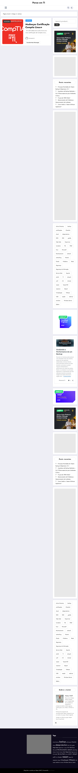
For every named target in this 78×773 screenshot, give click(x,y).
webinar (71, 297)
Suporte (68, 273)
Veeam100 (65, 285)
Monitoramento (59, 254)
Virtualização (59, 293)
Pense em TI (38, 2)
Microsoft (64, 250)
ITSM (71, 246)
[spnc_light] (71, 7)
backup (69, 226)
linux (57, 250)
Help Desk (58, 242)
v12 (63, 281)
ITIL (65, 246)
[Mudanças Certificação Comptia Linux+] (12, 31)
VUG (57, 297)
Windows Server (68, 300)
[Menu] (6, 8)
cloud (57, 234)
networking (58, 257)
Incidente (58, 246)
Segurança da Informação (62, 269)
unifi (57, 281)
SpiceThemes (52, 770)
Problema (65, 261)
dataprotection (65, 234)
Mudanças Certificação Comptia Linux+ (37, 26)
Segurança (58, 265)
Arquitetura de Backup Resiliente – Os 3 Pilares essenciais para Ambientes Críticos (66, 93)
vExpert (66, 289)
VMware (68, 293)
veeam (57, 285)
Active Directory (60, 226)
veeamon (58, 289)
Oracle (57, 261)
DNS (57, 238)
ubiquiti (69, 277)
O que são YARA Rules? (64, 98)
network (69, 254)
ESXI (63, 238)
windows (58, 300)
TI (63, 277)
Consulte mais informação (33, 42)
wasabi (63, 297)
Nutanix (67, 257)
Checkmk (68, 230)
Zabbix (57, 304)
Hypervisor (67, 242)
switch (57, 277)
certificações (59, 230)
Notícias (29, 20)
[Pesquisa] (68, 8)
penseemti (32, 38)
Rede (72, 261)
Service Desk (59, 273)
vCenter (69, 281)
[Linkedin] (56, 723)
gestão (69, 238)
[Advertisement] (65, 66)
